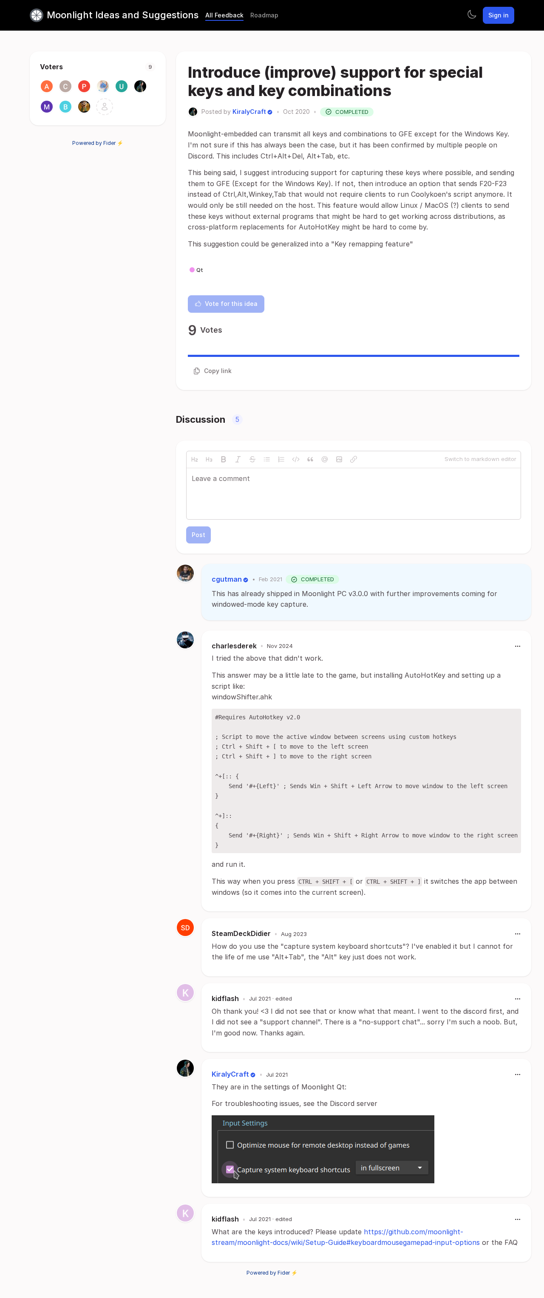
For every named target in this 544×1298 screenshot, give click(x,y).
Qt (199, 269)
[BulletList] (267, 459)
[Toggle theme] (471, 15)
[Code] (295, 459)
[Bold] (223, 459)
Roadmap (264, 15)
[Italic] (238, 459)
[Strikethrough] (252, 459)
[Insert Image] (339, 459)
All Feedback (224, 15)
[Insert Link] (353, 459)
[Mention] (324, 459)
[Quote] (310, 459)
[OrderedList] (281, 459)
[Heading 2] (194, 459)
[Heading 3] (209, 459)
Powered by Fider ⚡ (97, 143)
